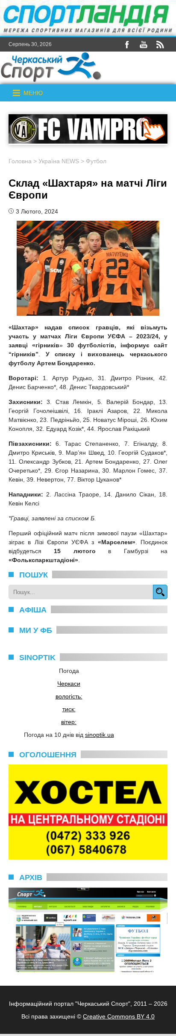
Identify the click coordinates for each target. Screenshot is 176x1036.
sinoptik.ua (99, 734)
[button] (33, 92)
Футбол (96, 161)
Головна (20, 161)
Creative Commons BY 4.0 (119, 1016)
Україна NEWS (58, 161)
